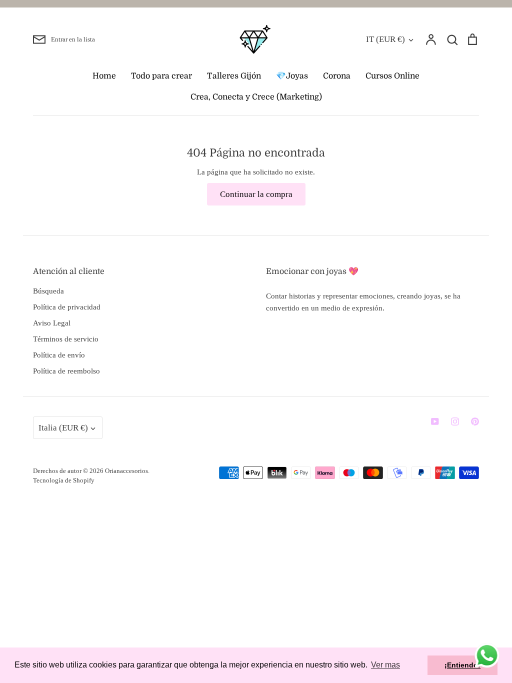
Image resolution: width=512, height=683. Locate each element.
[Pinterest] (475, 422)
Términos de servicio (65, 339)
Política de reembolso (66, 371)
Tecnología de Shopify (63, 480)
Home (104, 76)
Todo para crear (161, 76)
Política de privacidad (66, 307)
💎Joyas (292, 76)
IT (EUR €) (385, 39)
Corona (336, 76)
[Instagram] (455, 422)
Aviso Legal (51, 323)
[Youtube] (435, 422)
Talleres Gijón (234, 76)
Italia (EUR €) (63, 427)
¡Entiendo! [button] (462, 665)
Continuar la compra (256, 194)
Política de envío (59, 355)
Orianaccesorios (126, 470)
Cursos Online (393, 76)
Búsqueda (48, 291)
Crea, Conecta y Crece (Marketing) (256, 97)
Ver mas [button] (385, 664)
